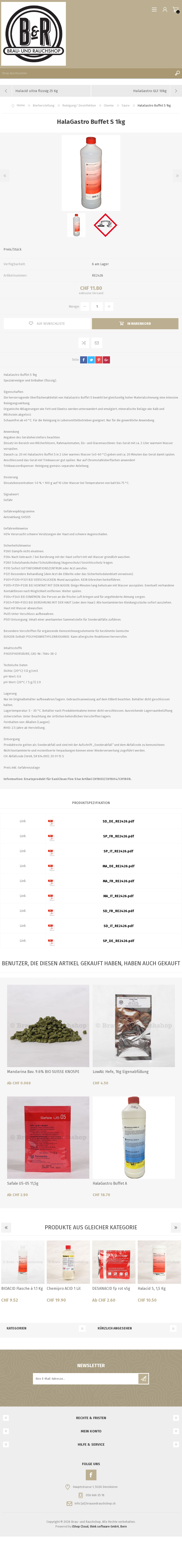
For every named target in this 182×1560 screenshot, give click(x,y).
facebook (83, 359)
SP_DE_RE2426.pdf (118, 941)
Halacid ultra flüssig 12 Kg (66, 1291)
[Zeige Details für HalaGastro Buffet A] (134, 1137)
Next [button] (176, 1228)
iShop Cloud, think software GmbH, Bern (99, 1526)
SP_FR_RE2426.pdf (118, 836)
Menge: (74, 307)
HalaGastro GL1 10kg (155, 1288)
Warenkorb (175, 9)
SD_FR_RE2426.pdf (118, 911)
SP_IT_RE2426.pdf (118, 851)
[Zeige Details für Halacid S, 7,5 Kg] (23, 1262)
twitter (91, 359)
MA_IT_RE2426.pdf (118, 896)
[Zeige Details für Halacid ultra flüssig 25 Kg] (114, 1262)
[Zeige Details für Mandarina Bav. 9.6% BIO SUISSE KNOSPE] (48, 1026)
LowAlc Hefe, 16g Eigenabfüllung (121, 1071)
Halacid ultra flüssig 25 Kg (111, 1291)
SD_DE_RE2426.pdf (118, 821)
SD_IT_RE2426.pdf (118, 926)
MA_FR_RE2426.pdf (118, 881)
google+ (106, 359)
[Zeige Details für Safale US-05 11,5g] (48, 1137)
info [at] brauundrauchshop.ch (95, 1503)
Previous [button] (6, 1228)
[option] (76, 225)
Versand (97, 293)
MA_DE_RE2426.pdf (118, 866)
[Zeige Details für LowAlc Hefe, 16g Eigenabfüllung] (134, 1026)
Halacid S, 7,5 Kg (15, 1288)
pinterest (98, 359)
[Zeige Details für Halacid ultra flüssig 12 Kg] (68, 1262)
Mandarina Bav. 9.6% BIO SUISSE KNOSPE (43, 1071)
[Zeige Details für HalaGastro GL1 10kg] (159, 1262)
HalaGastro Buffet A (110, 1183)
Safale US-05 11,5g (22, 1183)
